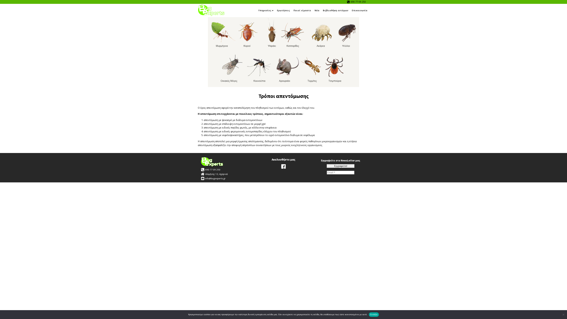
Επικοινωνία (359, 10)
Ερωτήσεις (283, 10)
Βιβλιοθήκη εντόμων (335, 10)
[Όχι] (563, 314)
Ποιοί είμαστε (302, 10)
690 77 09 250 (358, 1)
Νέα (317, 10)
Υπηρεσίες (264, 10)
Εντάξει (374, 314)
